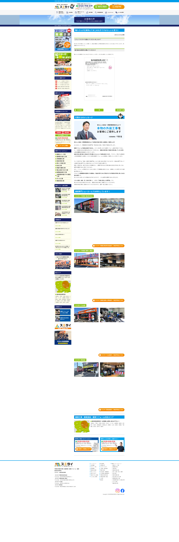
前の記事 (119, 110)
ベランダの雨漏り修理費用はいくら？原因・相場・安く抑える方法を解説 (63, 83)
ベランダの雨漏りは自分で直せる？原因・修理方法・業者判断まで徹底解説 (63, 84)
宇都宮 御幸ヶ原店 (104, 476)
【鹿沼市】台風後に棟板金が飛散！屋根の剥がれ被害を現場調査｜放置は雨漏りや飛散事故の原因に (63, 88)
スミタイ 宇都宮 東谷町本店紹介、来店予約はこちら (109, 246)
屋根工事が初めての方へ (61, 12)
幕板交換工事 (60, 181)
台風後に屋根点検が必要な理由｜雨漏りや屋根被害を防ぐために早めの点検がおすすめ (63, 86)
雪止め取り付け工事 (62, 170)
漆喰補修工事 (60, 159)
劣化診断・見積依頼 (104, 471)
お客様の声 (102, 465)
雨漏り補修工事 (61, 168)
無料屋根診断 (100, 12)
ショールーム (110, 12)
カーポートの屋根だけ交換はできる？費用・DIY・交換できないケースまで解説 (63, 81)
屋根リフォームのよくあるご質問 (64, 312)
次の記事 (79, 110)
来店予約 (117, 6)
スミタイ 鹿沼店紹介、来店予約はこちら (112, 409)
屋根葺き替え (115, 466)
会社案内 (71, 12)
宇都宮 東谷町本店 (104, 475)
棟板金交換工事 (116, 470)
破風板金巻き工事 (62, 172)
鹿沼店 (101, 480)
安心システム (93, 471)
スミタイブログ (103, 466)
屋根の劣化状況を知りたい (64, 318)
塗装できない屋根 (94, 475)
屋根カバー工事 (61, 154)
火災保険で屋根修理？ (104, 473)
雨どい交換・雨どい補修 (118, 471)
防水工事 (59, 165)
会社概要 (92, 465)
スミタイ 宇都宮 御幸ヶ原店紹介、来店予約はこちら (109, 300)
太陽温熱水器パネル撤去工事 (64, 175)
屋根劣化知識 (93, 470)
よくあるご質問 (94, 476)
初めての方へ (93, 473)
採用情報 (92, 468)
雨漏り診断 (102, 470)
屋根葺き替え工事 (62, 156)
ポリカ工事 (60, 178)
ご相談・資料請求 (104, 468)
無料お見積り (102, 6)
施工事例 (91, 12)
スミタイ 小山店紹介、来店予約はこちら (112, 355)
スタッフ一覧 (93, 466)
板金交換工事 (60, 161)
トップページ (93, 463)
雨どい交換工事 (61, 163)
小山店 (101, 478)
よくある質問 (121, 12)
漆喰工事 (114, 468)
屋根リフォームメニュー (81, 12)
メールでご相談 (64, 145)
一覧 (99, 110)
